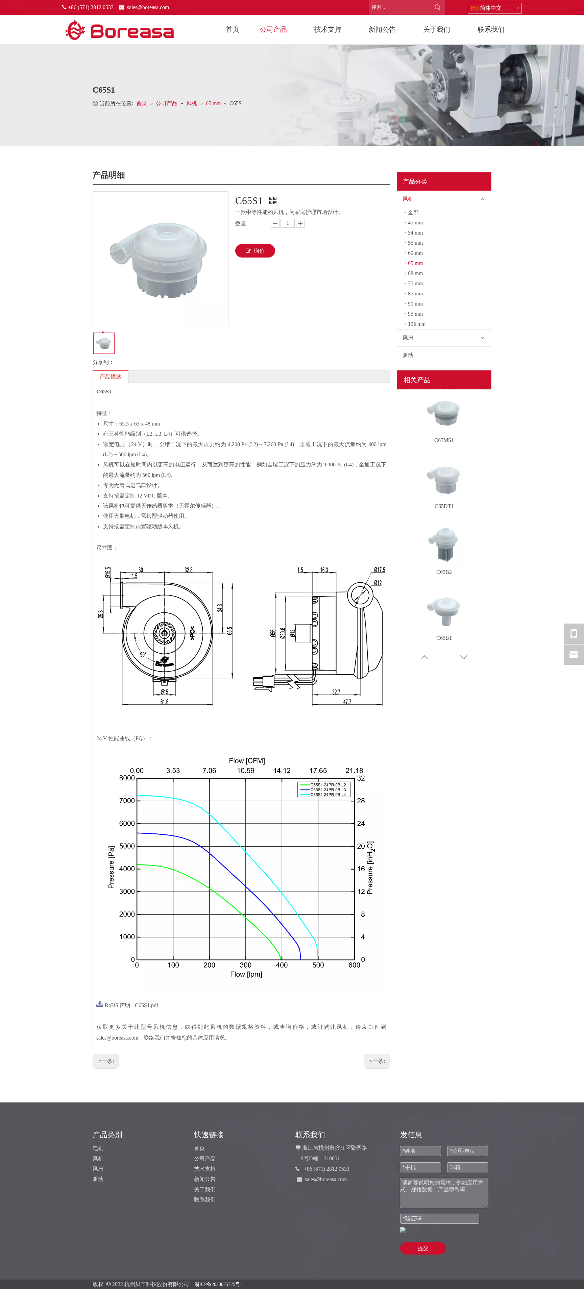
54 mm (415, 233)
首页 (199, 1148)
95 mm (415, 314)
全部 (413, 212)
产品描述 (110, 377)
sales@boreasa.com (326, 1179)
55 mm (415, 243)
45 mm (415, 222)
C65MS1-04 (444, 638)
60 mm (415, 253)
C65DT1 (444, 440)
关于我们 (205, 1189)
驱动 (408, 355)
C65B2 (444, 506)
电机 (98, 1148)
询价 (259, 251)
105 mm (416, 324)
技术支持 (205, 1169)
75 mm (415, 283)
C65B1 (444, 572)
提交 (423, 1248)
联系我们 (205, 1199)
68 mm (415, 273)
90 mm (415, 304)
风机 (408, 199)
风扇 (408, 338)
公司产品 (205, 1159)
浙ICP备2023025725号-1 (219, 1284)
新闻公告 (205, 1179)
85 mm (415, 293)
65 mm (415, 263)
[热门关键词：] (438, 7)
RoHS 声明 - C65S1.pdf (131, 1005)
